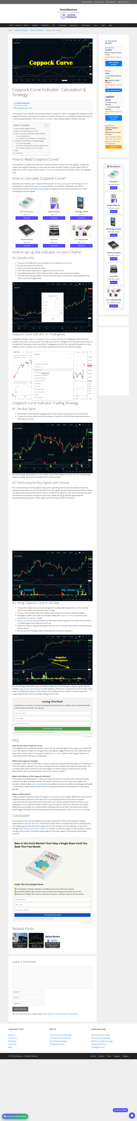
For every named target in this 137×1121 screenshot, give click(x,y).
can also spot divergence (32, 689)
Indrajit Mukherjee (23, 103)
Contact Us (18, 25)
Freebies (34, 25)
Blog (110, 25)
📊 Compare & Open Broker (15, 1116)
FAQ (16, 150)
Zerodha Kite (67, 263)
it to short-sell (49, 170)
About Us (11, 1035)
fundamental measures (50, 771)
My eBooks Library (57, 1044)
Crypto (103, 25)
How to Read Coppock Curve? (25, 128)
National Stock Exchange (100, 1035)
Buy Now (113, 188)
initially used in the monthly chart (36, 828)
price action (56, 753)
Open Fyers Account (114, 90)
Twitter (109, 1056)
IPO (54, 25)
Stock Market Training (58, 1041)
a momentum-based (31, 620)
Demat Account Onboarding (60, 1035)
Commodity (62, 25)
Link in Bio (12, 1044)
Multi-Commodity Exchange (102, 1041)
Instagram (116, 1056)
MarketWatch (37, 265)
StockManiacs (68, 9)
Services (26, 25)
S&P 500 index (33, 823)
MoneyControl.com (98, 1044)
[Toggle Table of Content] (45, 125)
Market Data (45, 25)
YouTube (93, 1056)
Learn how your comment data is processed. (60, 1014)
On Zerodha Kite (24, 136)
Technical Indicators (37, 30)
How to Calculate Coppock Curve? (26, 131)
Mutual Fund (73, 25)
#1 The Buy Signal (25, 143)
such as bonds (37, 784)
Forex (95, 25)
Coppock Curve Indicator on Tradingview (32, 138)
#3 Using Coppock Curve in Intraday (31, 148)
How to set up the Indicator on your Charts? (30, 134)
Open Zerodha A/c (87, 2)
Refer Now (113, 147)
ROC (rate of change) (38, 186)
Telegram (125, 1056)
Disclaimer (12, 1041)
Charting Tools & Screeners (60, 1038)
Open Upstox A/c (111, 2)
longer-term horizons (75, 809)
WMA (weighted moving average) (56, 184)
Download (27, 218)
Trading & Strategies (21, 30)
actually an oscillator (45, 119)
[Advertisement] (52, 526)
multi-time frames (67, 615)
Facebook (101, 1056)
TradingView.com (98, 1047)
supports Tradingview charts (39, 339)
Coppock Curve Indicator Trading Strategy (29, 141)
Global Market (85, 25)
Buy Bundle (113, 306)
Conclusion (19, 153)
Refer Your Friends (123, 2)
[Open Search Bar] (128, 24)
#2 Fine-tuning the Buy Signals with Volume (33, 146)
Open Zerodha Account (114, 64)
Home (11, 25)
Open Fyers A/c (99, 2)
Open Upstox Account (113, 118)
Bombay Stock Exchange (100, 1038)
